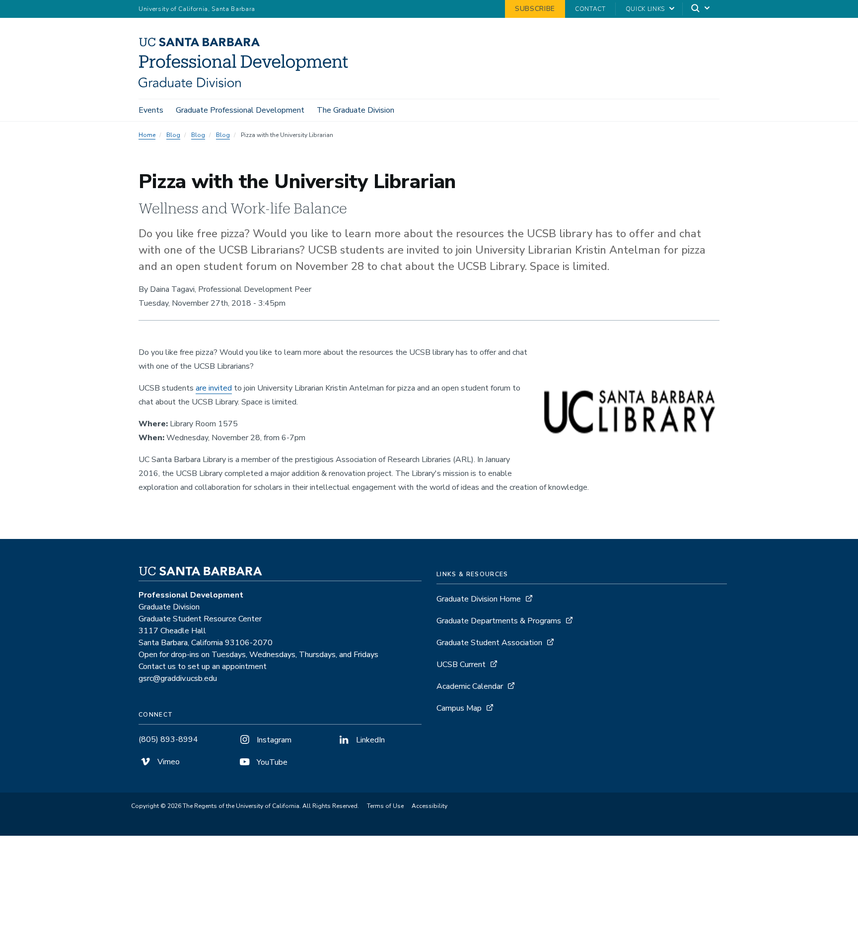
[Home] (247, 84)
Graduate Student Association (489, 642)
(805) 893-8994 (168, 739)
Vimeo (167, 761)
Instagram (273, 739)
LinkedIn (369, 739)
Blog (173, 135)
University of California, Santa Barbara (197, 9)
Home (147, 135)
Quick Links (645, 9)
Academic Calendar (469, 686)
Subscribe (535, 8)
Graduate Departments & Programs (498, 620)
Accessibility (429, 806)
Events (151, 110)
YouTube (271, 762)
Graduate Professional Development (240, 110)
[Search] (701, 9)
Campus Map (459, 708)
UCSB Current (461, 664)
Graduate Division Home (478, 599)
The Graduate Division (355, 110)
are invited (214, 388)
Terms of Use (385, 806)
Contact (590, 9)
